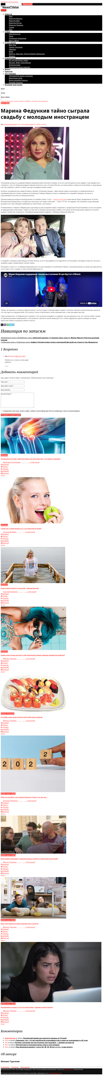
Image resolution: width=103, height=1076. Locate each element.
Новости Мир (14, 21)
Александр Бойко (9, 532)
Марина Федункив (60, 199)
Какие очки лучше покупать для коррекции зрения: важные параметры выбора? (33, 655)
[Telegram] (13, 325)
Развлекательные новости (19, 67)
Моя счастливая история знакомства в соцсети (19, 924)
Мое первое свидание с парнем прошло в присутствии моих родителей (29, 859)
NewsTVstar (68, 1069)
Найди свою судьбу (8, 794)
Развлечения (10, 58)
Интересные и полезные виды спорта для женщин (37, 1045)
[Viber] (5, 325)
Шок (10, 29)
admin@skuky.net (55, 1073)
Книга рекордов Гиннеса (18, 80)
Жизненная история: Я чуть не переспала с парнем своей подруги (27, 1007)
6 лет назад (26, 862)
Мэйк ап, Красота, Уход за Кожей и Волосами (27, 54)
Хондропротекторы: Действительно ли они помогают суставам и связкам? (31, 459)
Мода (11, 52)
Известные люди (15, 78)
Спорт (11, 27)
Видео (7, 69)
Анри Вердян (10, 1038)
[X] (2, 325)
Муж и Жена (14, 41)
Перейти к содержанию (9, 2)
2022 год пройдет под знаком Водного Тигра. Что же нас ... (24, 797)
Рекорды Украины (16, 82)
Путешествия (14, 65)
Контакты (25, 1067)
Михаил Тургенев (9, 659)
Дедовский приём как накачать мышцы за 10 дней (44, 1038)
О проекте (5, 1067)
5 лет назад (28, 124)
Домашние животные (17, 38)
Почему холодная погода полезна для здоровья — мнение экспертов (44, 1042)
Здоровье (12, 49)
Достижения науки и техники (21, 76)
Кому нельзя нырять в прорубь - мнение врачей (20, 588)
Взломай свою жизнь (13, 85)
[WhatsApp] (7, 325)
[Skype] (10, 325)
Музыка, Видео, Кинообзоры (20, 63)
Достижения (10, 74)
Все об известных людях (18, 60)
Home (3, 88)
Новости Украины (16, 25)
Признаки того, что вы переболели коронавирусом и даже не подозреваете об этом (52, 1040)
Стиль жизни (10, 43)
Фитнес (12, 56)
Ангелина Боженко (10, 124)
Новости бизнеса (15, 18)
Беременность (14, 34)
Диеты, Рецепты (15, 47)
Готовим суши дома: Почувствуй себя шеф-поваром (21, 717)
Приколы (9, 71)
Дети (11, 36)
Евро (10, 16)
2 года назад (30, 462)
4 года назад (26, 532)
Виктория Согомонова (12, 462)
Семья (7, 32)
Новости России (15, 23)
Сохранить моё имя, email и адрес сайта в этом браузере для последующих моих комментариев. (41, 411)
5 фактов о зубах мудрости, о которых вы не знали (21, 529)
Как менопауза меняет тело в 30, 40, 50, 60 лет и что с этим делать (44, 1047)
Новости (8, 14)
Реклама (15, 1067)
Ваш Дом (12, 45)
